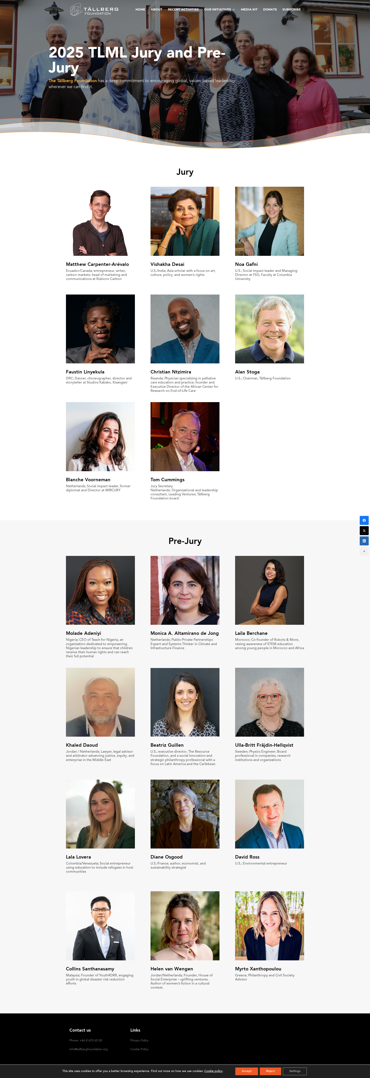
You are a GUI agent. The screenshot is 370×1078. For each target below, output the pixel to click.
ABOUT (156, 9)
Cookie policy (213, 1071)
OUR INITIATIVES (217, 9)
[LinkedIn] (364, 540)
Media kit (249, 9)
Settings (294, 1071)
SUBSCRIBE (291, 9)
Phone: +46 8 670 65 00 (85, 1040)
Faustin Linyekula (85, 372)
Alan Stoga (247, 372)
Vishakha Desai (167, 264)
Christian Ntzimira (171, 372)
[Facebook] (364, 520)
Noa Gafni (246, 264)
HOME (140, 9)
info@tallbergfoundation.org (88, 1049)
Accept (247, 1071)
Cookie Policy (139, 1049)
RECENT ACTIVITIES (183, 9)
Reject (270, 1071)
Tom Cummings (168, 480)
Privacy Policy (139, 1040)
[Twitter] (364, 530)
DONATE (270, 9)
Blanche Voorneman (88, 480)
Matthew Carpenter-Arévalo (97, 264)
